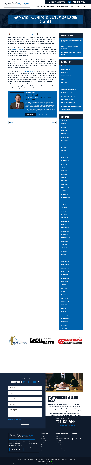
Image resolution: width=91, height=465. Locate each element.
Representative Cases (62, 7)
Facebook (72, 438)
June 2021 (63, 207)
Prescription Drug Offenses (67, 96)
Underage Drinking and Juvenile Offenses (70, 106)
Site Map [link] (64, 459)
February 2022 (64, 181)
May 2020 (63, 251)
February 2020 (64, 261)
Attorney (43, 7)
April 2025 (63, 147)
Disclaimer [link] (57, 459)
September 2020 (64, 238)
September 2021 (64, 197)
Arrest (62, 66)
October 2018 (64, 315)
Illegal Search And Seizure (61, 451)
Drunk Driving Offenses (66, 76)
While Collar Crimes (65, 109)
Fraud (62, 79)
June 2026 (63, 120)
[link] (17, 49)
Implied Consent (64, 86)
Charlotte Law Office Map (15, 445)
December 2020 (64, 228)
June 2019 (63, 288)
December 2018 (64, 308)
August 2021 (64, 201)
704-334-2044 (79, 2)
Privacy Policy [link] (71, 459)
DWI (57, 436)
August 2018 (64, 321)
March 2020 (63, 258)
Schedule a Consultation (68, 425)
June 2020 (63, 248)
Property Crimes (59, 444)
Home (37, 7)
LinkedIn (80, 438)
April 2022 (63, 174)
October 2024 (64, 160)
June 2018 (63, 328)
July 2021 (63, 204)
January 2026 (64, 130)
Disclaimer (10, 419)
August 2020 (64, 241)
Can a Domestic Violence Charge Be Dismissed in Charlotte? (71, 53)
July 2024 (63, 164)
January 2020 (64, 264)
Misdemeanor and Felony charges (68, 89)
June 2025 (63, 144)
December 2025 (64, 134)
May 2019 (63, 291)
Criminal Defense (64, 69)
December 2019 (64, 268)
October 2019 (64, 275)
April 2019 (63, 295)
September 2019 (64, 278)
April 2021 (63, 214)
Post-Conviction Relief (66, 92)
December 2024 (64, 154)
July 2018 (63, 325)
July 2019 (63, 285)
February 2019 (64, 301)
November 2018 (64, 311)
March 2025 (63, 150)
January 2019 (64, 305)
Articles (72, 7)
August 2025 (64, 140)
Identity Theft (64, 82)
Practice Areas (51, 7)
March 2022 (63, 177)
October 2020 (64, 234)
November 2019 (64, 271)
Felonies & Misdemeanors (61, 448)
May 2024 (63, 171)
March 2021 (63, 217)
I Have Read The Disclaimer (16, 421)
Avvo (39, 114)
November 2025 (64, 137)
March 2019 (63, 298)
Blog (77, 7)
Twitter (76, 438)
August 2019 (64, 281)
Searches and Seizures (66, 99)
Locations (43, 448)
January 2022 (64, 184)
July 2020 (63, 244)
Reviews (43, 442)
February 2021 (64, 221)
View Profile (30, 114)
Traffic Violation (59, 440)
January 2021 (64, 224)
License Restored (60, 442)
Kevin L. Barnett (17, 34)
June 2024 (63, 167)
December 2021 (64, 187)
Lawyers (43, 114)
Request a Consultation (57, 2)
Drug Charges (64, 72)
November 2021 (64, 191)
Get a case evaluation (25, 424)
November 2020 (64, 231)
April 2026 (63, 127)
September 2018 (64, 318)
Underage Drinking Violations (62, 438)
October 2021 (64, 194)
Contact (82, 7)
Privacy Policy (17, 419)
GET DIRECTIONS (16, 449)
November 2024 (64, 157)
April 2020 (63, 254)
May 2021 (63, 211)
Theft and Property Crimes (30, 34)
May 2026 (63, 124)
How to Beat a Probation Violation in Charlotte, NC (69, 47)
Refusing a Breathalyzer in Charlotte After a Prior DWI (71, 41)
